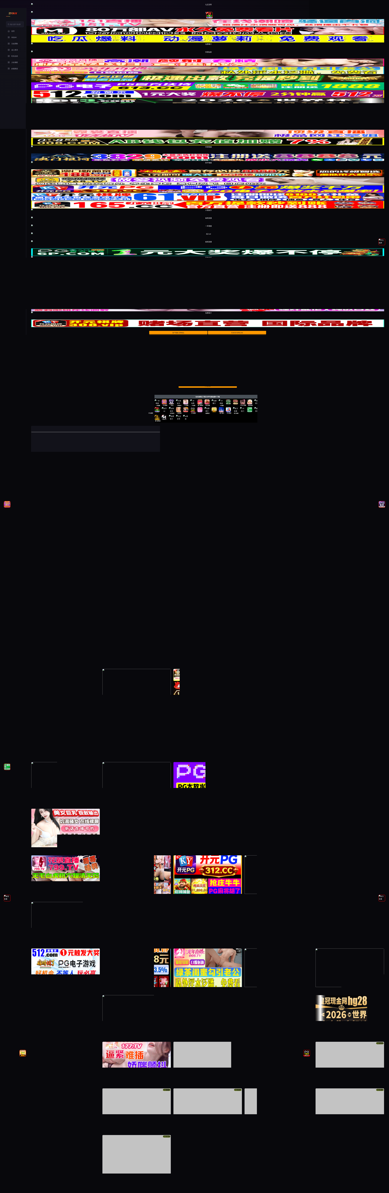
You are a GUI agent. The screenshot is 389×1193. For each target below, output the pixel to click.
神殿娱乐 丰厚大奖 (237, 348)
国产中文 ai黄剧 (178, 336)
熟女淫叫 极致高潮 (178, 371)
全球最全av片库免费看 (178, 367)
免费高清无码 (178, 344)
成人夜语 (14, 50)
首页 (13, 31)
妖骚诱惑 (14, 68)
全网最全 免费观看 (237, 344)
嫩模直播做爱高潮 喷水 (178, 340)
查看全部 (379, 664)
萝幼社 (178, 378)
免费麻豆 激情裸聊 (237, 363)
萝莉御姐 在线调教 (237, 382)
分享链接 (376, 651)
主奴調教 (14, 43)
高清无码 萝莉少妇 (237, 333)
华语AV (14, 37)
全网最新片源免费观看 (178, 363)
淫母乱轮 (237, 378)
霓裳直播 (237, 371)
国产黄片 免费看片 (178, 355)
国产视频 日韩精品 (178, 333)
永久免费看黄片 (237, 352)
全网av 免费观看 (237, 367)
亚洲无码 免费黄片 (237, 359)
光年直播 (178, 375)
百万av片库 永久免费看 (178, 359)
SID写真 (44, 643)
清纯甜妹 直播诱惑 (178, 382)
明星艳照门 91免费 (237, 355)
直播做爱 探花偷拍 (237, 336)
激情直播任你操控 (237, 340)
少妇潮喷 (14, 62)
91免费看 (208, 386)
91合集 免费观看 (178, 352)
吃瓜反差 (14, 56)
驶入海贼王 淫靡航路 (178, 348)
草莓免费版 (237, 375)
